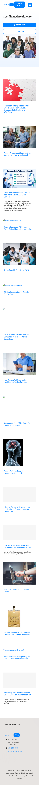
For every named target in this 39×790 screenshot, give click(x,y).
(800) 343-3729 (13, 748)
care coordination (10, 699)
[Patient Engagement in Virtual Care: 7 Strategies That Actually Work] (19, 127)
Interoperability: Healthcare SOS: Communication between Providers (17, 546)
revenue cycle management (13, 210)
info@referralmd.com (15, 751)
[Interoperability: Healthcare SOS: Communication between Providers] (19, 532)
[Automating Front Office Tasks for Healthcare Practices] (19, 397)
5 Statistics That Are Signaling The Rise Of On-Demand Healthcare (17, 658)
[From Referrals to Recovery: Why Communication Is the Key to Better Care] (19, 310)
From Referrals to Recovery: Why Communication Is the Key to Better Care (17, 337)
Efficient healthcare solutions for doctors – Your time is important (17, 634)
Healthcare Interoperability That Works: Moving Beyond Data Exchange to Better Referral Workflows (16, 109)
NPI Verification (23, 203)
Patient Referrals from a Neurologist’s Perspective (14, 472)
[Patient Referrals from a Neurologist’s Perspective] (13, 441)
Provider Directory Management (16, 206)
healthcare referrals (10, 203)
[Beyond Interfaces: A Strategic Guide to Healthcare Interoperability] (12, 220)
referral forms (21, 554)
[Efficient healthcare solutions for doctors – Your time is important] (13, 607)
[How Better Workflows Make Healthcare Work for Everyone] (19, 354)
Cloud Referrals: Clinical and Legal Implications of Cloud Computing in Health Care (17, 509)
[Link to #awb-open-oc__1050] (30, 5)
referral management (19, 209)
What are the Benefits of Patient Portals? (16, 590)
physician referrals (10, 554)
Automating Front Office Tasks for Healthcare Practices (17, 424)
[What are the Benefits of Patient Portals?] (19, 564)
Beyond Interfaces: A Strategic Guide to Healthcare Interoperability (18, 228)
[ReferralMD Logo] (8, 4)
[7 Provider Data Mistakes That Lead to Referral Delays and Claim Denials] (19, 171)
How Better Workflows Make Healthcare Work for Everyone (15, 381)
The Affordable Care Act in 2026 (16, 270)
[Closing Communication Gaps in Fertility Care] (12, 285)
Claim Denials (8, 201)
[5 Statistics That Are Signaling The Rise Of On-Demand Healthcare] (13, 650)
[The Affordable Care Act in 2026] (19, 244)
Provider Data (18, 205)
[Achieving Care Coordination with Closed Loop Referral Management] (19, 680)
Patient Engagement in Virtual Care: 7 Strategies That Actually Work (17, 154)
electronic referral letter (23, 552)
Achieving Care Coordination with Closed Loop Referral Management (17, 694)
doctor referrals (9, 552)
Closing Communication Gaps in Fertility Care (16, 293)
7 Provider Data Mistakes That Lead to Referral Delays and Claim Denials (18, 195)
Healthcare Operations (21, 201)
